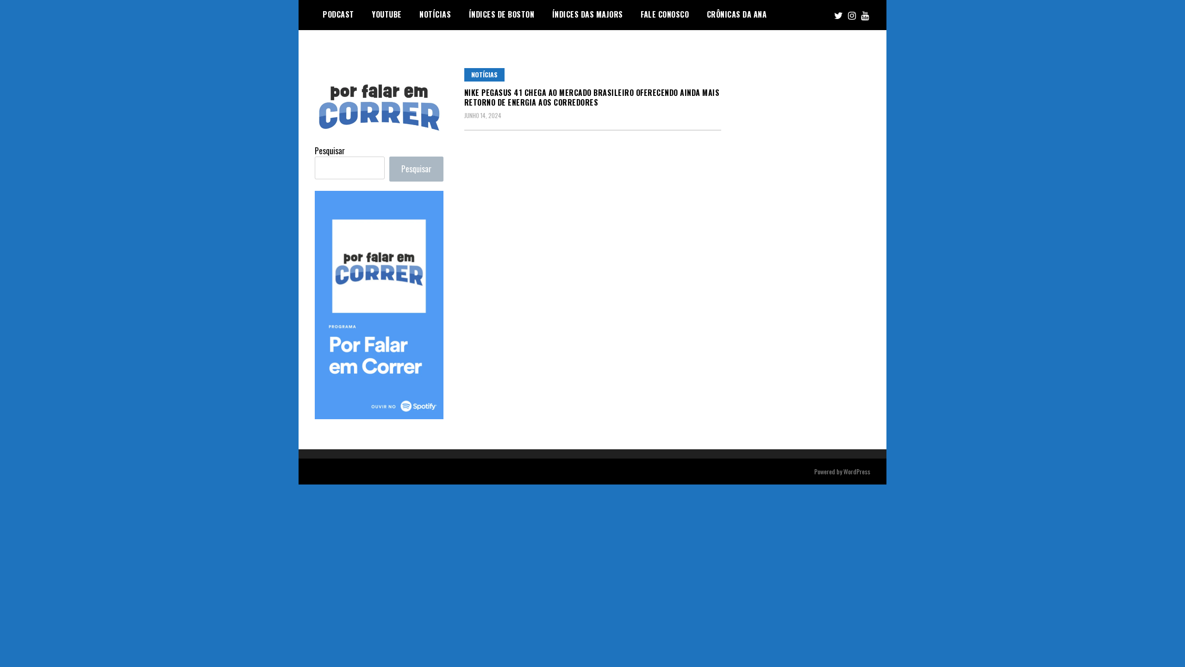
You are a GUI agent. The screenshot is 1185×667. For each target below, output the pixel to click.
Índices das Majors (587, 14)
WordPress (856, 471)
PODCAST (338, 14)
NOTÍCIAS (435, 14)
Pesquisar (330, 151)
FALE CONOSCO (665, 14)
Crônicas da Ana (737, 14)
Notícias (484, 74)
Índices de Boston (502, 14)
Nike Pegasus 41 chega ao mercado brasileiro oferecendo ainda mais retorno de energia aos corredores (592, 97)
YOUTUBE (387, 14)
